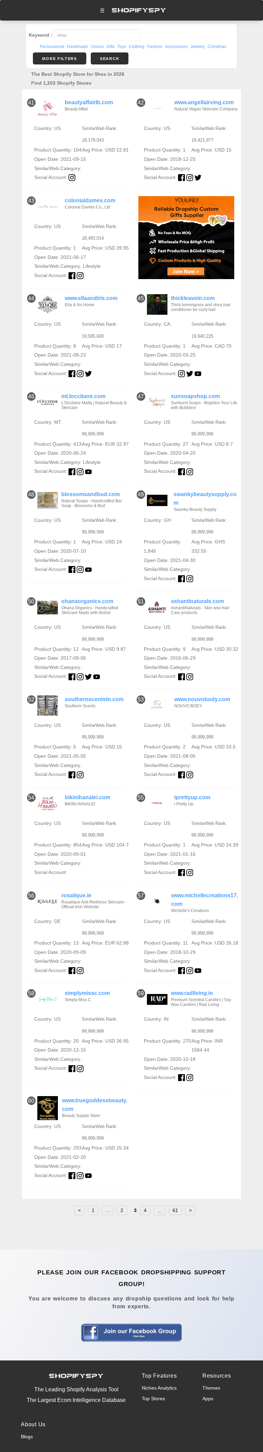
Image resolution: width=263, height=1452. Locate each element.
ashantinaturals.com (197, 601)
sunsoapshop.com (195, 396)
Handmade (77, 46)
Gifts (111, 46)
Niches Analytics (159, 1388)
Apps (207, 1398)
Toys (121, 46)
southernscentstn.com (94, 699)
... (107, 1210)
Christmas (217, 46)
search (109, 59)
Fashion (154, 46)
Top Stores (153, 1398)
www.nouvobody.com (202, 699)
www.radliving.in (192, 993)
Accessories (176, 46)
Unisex (97, 46)
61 (175, 1210)
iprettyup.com (192, 797)
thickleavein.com (193, 298)
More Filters (59, 59)
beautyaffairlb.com (89, 102)
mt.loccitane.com (83, 396)
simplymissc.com (87, 993)
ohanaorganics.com (87, 601)
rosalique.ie (76, 895)
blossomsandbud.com (90, 494)
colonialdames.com (90, 200)
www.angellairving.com (204, 102)
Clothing (137, 46)
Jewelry (197, 46)
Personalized (52, 46)
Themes (211, 1388)
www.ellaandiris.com (91, 298)
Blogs (27, 1436)
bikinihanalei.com (87, 797)
